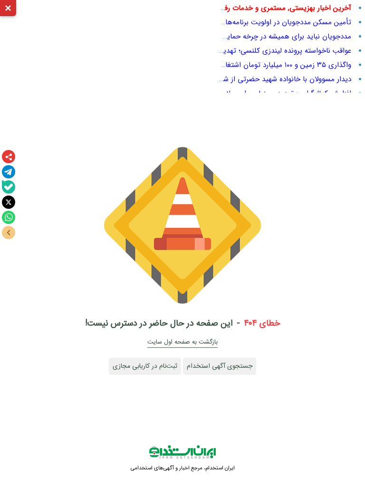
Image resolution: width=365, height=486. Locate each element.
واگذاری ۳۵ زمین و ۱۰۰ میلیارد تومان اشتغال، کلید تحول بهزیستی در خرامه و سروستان (223, 65)
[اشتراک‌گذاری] (8, 156)
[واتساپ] (8, 217)
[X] (8, 202)
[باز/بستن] (8, 232)
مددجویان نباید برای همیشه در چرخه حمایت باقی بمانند (268, 36)
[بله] (8, 187)
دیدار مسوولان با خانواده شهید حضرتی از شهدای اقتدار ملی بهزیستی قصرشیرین (233, 79)
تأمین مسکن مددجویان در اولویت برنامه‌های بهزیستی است (263, 22)
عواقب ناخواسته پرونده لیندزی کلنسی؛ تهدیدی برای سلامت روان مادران (245, 50)
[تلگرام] (8, 171)
